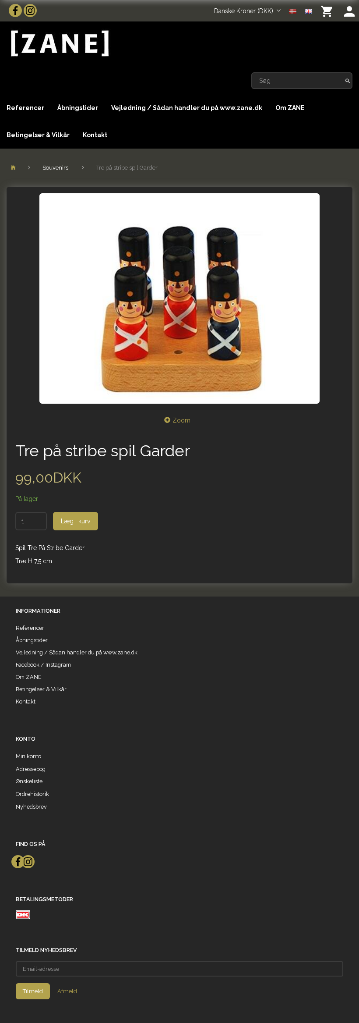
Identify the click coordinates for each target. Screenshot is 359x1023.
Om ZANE (290, 107)
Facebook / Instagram (43, 664)
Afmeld (67, 991)
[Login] (349, 10)
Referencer (25, 107)
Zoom (181, 420)
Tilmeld (33, 991)
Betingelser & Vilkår (38, 135)
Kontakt (95, 135)
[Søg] (347, 80)
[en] (309, 10)
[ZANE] (59, 43)
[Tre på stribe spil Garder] (179, 298)
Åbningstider (77, 107)
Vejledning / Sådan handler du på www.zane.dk (186, 107)
